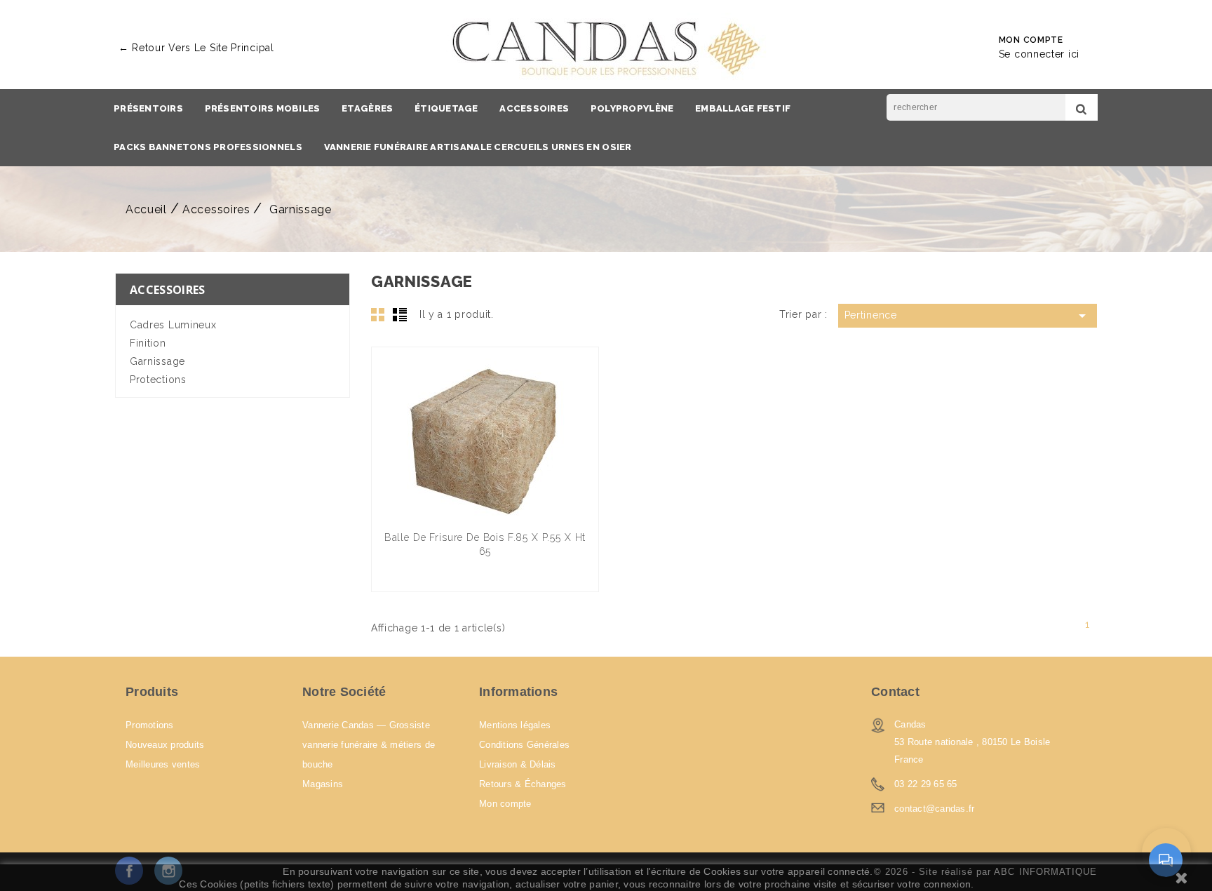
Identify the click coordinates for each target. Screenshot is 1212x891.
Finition (148, 343)
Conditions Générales (524, 744)
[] (1081, 107)
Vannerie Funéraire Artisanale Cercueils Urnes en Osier (478, 147)
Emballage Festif (742, 108)
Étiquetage (446, 108)
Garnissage (157, 361)
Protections (158, 379)
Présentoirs (148, 108)
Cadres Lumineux (173, 324)
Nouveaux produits (165, 744)
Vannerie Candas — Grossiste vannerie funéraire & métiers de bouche (368, 745)
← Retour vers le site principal (196, 47)
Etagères (367, 108)
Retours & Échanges (523, 784)
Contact (895, 692)
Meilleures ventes (163, 764)
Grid (378, 314)
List (400, 314)
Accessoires (534, 108)
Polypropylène (632, 108)
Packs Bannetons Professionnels (208, 147)
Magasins (322, 784)
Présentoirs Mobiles (263, 108)
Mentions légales (515, 725)
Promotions (150, 725)
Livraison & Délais (517, 764)
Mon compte (505, 803)
